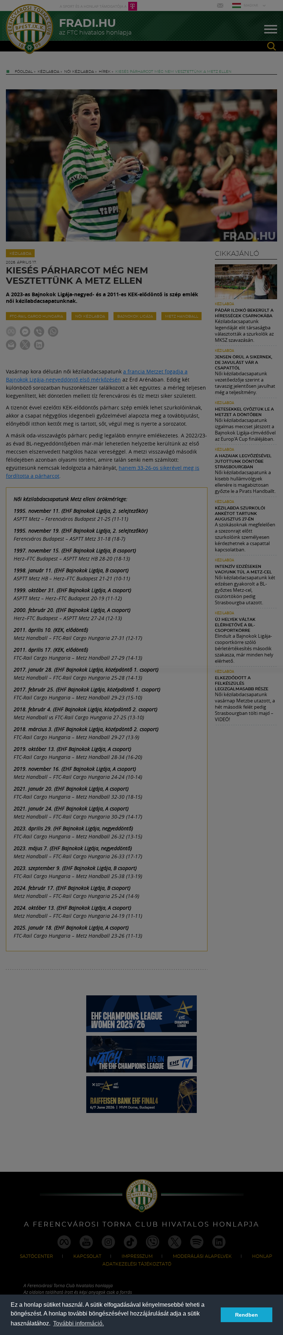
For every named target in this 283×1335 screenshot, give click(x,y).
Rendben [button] (246, 1315)
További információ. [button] (78, 1323)
